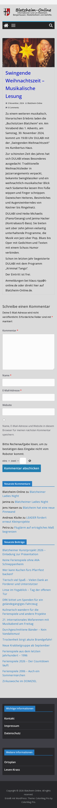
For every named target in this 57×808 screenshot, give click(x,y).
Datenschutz (12, 733)
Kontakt (9, 718)
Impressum (11, 726)
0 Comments (13, 107)
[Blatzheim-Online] (6, 25)
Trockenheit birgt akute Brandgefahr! (27, 639)
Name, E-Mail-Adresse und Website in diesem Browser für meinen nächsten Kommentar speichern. (28, 430)
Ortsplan (10, 762)
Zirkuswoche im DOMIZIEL (19, 681)
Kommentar (10, 330)
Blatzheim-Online (35, 103)
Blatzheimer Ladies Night (31, 502)
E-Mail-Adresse (12, 390)
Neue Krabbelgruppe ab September (26, 645)
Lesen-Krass (12, 769)
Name (6, 375)
